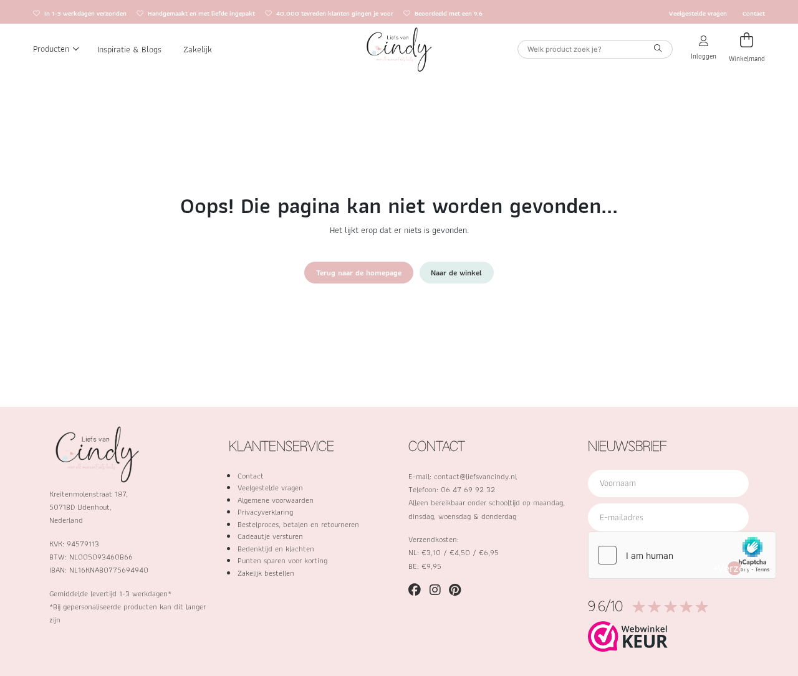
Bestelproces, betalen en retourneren (298, 524)
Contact (754, 13)
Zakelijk (197, 48)
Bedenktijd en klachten (276, 548)
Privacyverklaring (265, 511)
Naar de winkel (456, 272)
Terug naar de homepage (358, 272)
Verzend (734, 568)
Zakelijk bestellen (266, 572)
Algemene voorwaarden (276, 500)
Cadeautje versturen (270, 536)
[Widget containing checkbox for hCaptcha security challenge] (682, 555)
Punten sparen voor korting (282, 560)
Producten (51, 48)
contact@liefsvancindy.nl (475, 476)
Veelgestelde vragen (698, 13)
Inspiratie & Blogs (129, 48)
